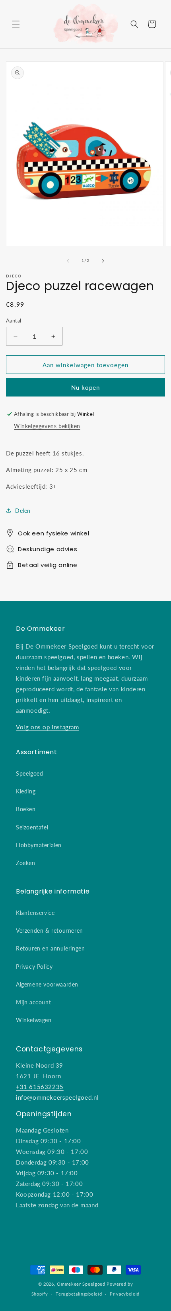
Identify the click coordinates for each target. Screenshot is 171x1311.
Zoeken (25, 862)
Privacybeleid (125, 1293)
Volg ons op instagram (47, 726)
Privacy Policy (34, 966)
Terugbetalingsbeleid (79, 1293)
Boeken (26, 809)
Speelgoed (29, 773)
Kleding (25, 791)
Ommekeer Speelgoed (81, 1283)
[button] (16, 24)
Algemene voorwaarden (47, 984)
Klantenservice (35, 912)
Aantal (13, 320)
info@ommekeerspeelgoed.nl (57, 1097)
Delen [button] (23, 510)
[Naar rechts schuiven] (103, 260)
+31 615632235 (40, 1086)
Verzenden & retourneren (49, 930)
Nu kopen (85, 387)
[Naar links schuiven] (68, 260)
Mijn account (33, 1002)
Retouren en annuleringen (50, 948)
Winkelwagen (34, 1020)
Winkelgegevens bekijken (47, 426)
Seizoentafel (32, 827)
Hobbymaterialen (39, 845)
